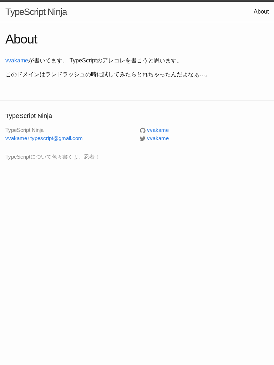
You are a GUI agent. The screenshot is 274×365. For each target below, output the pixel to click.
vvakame (16, 60)
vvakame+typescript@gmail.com (44, 138)
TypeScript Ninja (36, 11)
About (261, 12)
